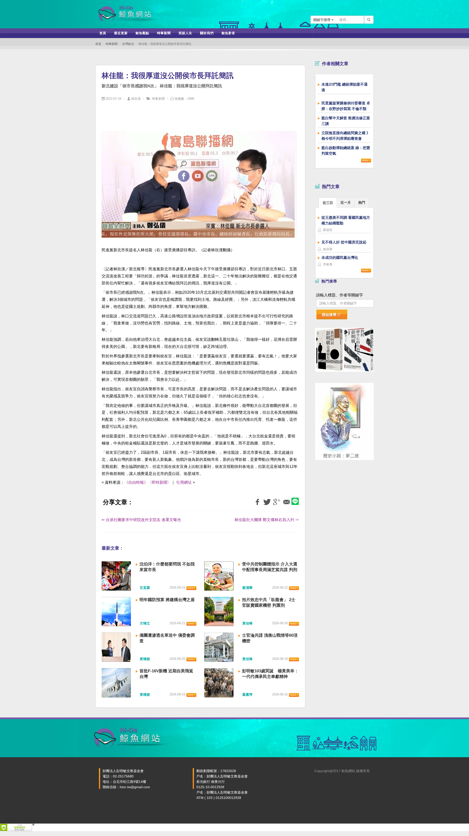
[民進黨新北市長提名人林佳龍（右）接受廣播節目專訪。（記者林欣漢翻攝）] (199, 187)
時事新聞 (111, 44)
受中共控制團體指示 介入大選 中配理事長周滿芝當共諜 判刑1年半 (269, 570)
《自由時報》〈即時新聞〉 (147, 482)
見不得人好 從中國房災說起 (343, 242)
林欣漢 (136, 99)
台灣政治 (128, 44)
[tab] (328, 202)
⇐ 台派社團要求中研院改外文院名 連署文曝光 (141, 520)
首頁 (98, 44)
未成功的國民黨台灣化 (339, 257)
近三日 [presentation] (328, 203)
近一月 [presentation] (346, 202)
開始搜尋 (329, 315)
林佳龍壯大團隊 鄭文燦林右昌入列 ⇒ (266, 520)
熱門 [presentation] (361, 202)
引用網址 (184, 482)
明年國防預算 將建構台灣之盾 (167, 599)
